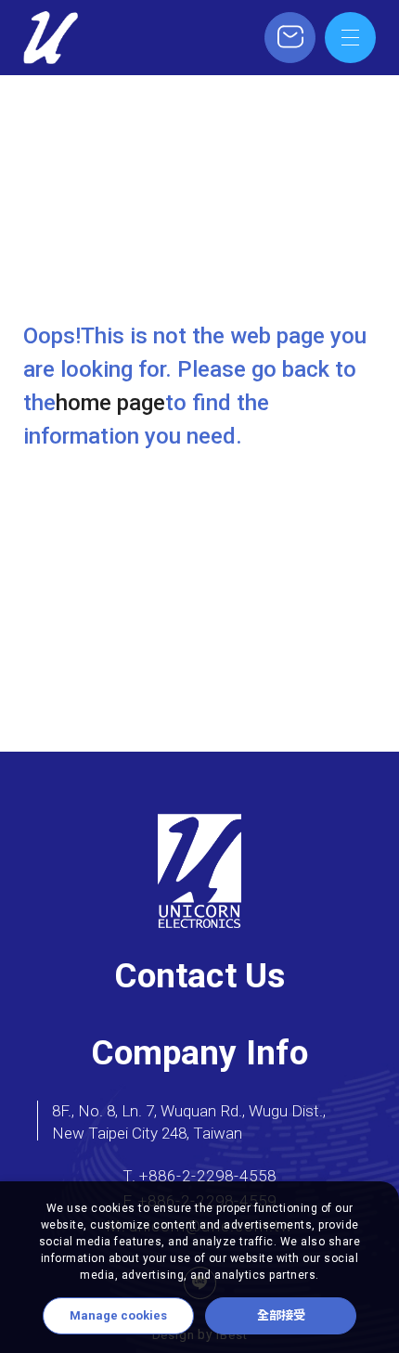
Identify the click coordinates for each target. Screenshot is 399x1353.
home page (110, 403)
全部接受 (281, 1315)
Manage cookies (118, 1315)
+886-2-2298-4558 (208, 1176)
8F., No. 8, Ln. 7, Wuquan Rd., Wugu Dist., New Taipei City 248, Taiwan (189, 1122)
